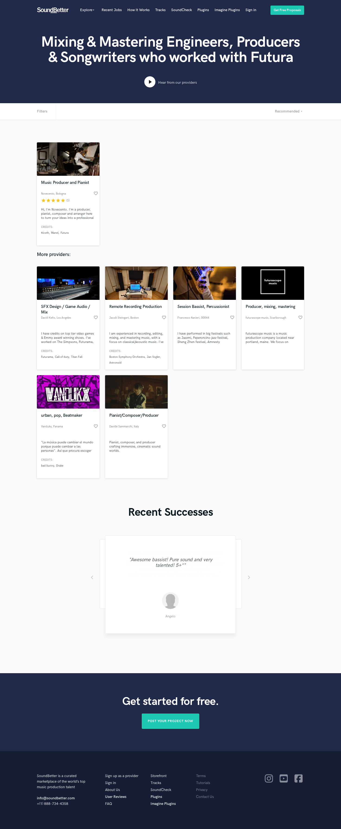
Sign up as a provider (121, 776)
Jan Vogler (153, 357)
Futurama (47, 357)
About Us (112, 790)
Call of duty (62, 357)
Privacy (202, 790)
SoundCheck (181, 10)
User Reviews (115, 797)
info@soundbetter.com (56, 798)
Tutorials (203, 783)
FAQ (108, 804)
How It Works (138, 10)
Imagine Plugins (227, 10)
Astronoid (115, 363)
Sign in (250, 10)
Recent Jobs (112, 10)
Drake (59, 465)
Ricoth (45, 233)
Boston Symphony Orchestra (127, 357)
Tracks (160, 10)
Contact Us (205, 797)
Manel (54, 233)
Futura (65, 233)
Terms (201, 776)
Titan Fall (76, 357)
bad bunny (47, 465)
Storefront (159, 776)
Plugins (203, 10)
